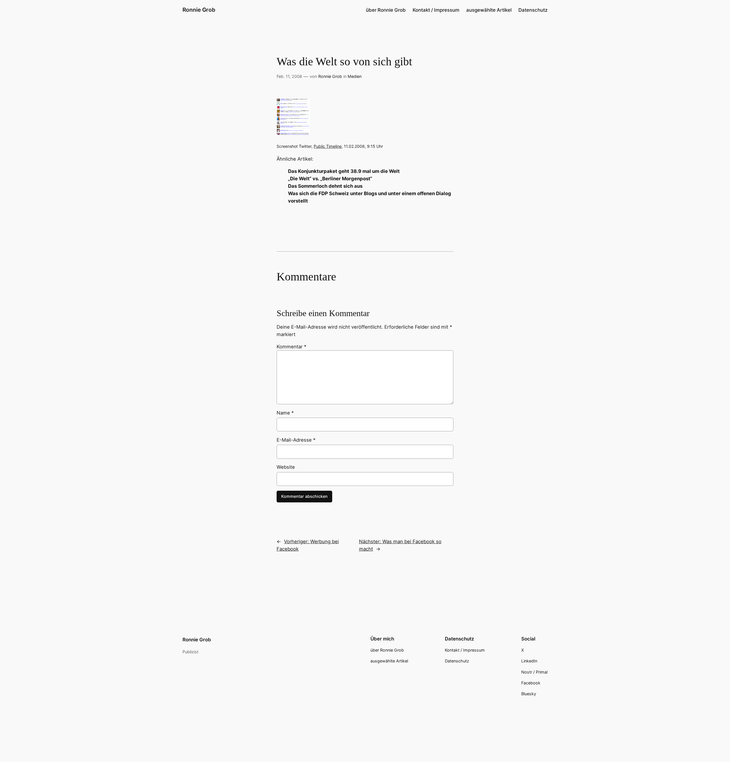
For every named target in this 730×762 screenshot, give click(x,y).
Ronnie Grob (198, 9)
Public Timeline (328, 146)
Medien (355, 76)
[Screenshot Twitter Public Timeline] (293, 133)
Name (285, 413)
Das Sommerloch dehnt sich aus (325, 186)
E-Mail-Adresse (296, 440)
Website (286, 467)
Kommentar (291, 346)
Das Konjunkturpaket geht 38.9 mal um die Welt (344, 171)
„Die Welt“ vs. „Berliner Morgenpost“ (330, 178)
